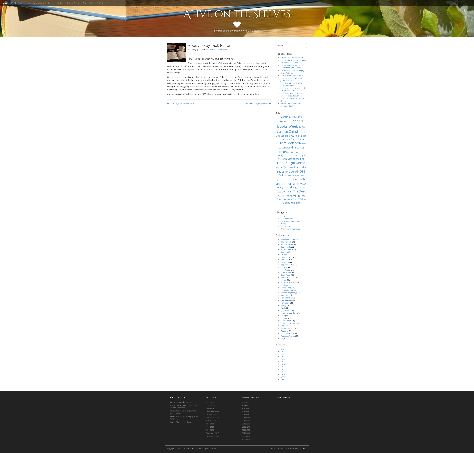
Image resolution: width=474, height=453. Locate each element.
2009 (283, 377)
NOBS (301, 171)
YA (282, 338)
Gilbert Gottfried (288, 143)
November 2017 (212, 436)
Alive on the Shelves (237, 14)
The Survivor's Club (287, 199)
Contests (284, 259)
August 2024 (211, 421)
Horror (283, 280)
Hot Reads (285, 285)
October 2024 (211, 414)
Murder (292, 171)
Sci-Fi (295, 184)
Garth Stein (297, 139)
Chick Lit (284, 254)
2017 (283, 356)
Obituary (284, 175)
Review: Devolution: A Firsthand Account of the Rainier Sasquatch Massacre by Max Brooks (293, 97)
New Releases (286, 300)
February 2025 (211, 405)
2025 (283, 349)
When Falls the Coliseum (94, 3)
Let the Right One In (291, 163)
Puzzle (283, 308)
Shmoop (286, 188)
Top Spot (284, 326)
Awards (284, 121)
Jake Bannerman (287, 156)
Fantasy (288, 139)
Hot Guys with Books (289, 282)
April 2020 (210, 430)
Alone (298, 116)
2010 (283, 374)
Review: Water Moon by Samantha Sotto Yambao (291, 66)
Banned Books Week (290, 124)
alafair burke (287, 116)
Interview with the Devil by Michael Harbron (291, 84)
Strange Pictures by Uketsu (292, 57)
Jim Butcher (298, 156)
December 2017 (212, 433)
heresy (288, 147)
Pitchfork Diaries (298, 176)
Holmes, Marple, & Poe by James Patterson (291, 79)
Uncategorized (287, 328)
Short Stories (286, 320)
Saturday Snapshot (288, 313)
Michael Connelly (294, 167)
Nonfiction (285, 303)
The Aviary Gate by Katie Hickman (183, 104)
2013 (283, 367)
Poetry (283, 305)
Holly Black (290, 152)
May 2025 (210, 402)
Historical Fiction (287, 277)
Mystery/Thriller (287, 295)
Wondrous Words (288, 336)
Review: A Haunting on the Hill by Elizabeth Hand (293, 89)
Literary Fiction (221, 49)
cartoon (282, 132)
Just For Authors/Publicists (41, 3)
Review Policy (73, 3)
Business (284, 252)
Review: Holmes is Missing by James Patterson (292, 71)
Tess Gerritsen (284, 191)
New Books (285, 298)
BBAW (301, 126)
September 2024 (212, 417)
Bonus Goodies (287, 244)
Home (4, 3)
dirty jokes (295, 135)
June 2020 (210, 424)
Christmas (296, 131)
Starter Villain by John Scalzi (292, 75)
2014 (283, 364)
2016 (283, 359)
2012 (283, 369)
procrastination (282, 180)
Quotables (285, 310)
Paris (290, 176)
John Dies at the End (293, 158)
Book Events (286, 247)
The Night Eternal (295, 196)
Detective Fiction (287, 265)
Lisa (191, 49)
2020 (283, 354)
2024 (283, 351)
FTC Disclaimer (18, 3)
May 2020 (210, 427)
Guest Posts (286, 275)
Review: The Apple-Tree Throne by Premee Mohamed (293, 61)
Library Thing (286, 287)
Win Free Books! (287, 333)
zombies (295, 202)
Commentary (286, 257)
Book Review (210, 49)
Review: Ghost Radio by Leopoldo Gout (290, 104)
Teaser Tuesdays (288, 323)
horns (298, 152)
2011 (283, 372)
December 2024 (212, 411)
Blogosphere (286, 242)
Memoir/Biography (288, 293)
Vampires (284, 331)
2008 (283, 379)
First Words (285, 270)
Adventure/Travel (288, 239)
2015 (283, 361)
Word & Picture (300, 449)
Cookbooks (282, 135)
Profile (60, 3)
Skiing (293, 187)
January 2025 (211, 408)
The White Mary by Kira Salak (257, 104)
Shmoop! (284, 318)
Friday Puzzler (286, 272)
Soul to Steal (301, 188)
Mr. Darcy (282, 171)
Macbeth (279, 168)
